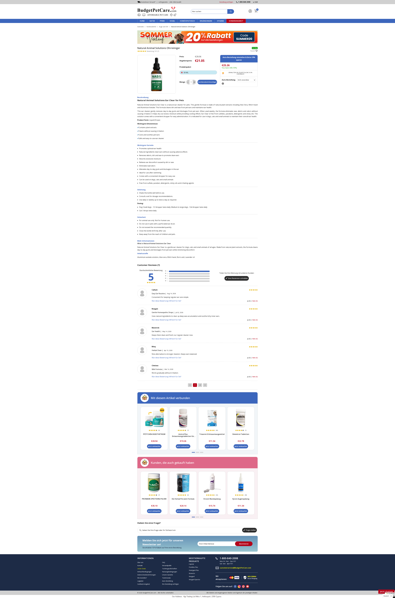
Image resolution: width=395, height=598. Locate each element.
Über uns (140, 562)
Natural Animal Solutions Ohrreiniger (183, 27)
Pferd (162, 21)
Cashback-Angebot (143, 584)
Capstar (191, 564)
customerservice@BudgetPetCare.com (235, 568)
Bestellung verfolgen (226, 2)
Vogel (172, 21)
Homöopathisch (187, 21)
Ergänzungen (206, 21)
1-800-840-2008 (244, 2)
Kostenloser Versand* (148, 2)
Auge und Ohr (163, 27)
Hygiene (220, 21)
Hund (142, 21)
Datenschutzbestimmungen (146, 575)
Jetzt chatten (386, 591)
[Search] (230, 11)
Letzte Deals (141, 569)
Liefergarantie (163, 2)
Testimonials (166, 578)
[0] (256, 12)
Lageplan (140, 581)
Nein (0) (255, 301)
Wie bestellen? (142, 578)
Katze (152, 21)
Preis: (181, 56)
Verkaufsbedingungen (144, 572)
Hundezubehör (151, 27)
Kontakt (140, 565)
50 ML (186, 72)
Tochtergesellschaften (169, 569)
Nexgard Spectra (194, 579)
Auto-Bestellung (167, 581)
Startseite (140, 27)
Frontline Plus (193, 567)
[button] (193, 452)
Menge (182, 82)
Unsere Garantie (167, 575)
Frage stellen (251, 530)
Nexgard (192, 576)
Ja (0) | (249, 301)
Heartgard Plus (194, 570)
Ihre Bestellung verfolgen (170, 584)
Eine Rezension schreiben (238, 278)
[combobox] (387, 596)
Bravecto (192, 573)
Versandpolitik (166, 565)
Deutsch (386, 596)
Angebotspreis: (185, 61)
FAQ (163, 562)
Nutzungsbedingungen (169, 572)
